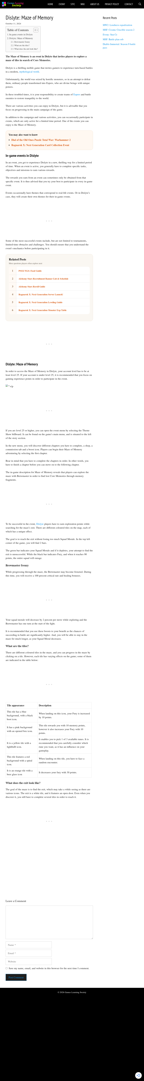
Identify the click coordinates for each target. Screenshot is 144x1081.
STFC (73, 4)
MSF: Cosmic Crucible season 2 (118, 29)
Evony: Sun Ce (110, 34)
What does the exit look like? (26, 49)
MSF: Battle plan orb (113, 39)
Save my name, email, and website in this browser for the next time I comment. (49, 968)
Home (50, 4)
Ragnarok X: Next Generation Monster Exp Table (43, 310)
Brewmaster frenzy (22, 41)
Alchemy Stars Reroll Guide (32, 286)
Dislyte (40, 523)
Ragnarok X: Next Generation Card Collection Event (40, 145)
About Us (94, 4)
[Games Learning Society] (12, 4)
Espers (76, 94)
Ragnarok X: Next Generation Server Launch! (41, 294)
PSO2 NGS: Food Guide (30, 270)
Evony (62, 4)
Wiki (83, 4)
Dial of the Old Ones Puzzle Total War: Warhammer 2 (41, 140)
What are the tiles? (21, 45)
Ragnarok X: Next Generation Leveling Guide (40, 302)
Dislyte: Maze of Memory (21, 38)
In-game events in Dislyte (21, 34)
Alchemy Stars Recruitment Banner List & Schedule (43, 278)
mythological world (29, 71)
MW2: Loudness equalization (117, 25)
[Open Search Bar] (140, 4)
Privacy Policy (112, 4)
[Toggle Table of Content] (34, 30)
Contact (129, 4)
